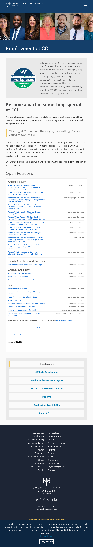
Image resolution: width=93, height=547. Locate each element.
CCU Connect (38, 433)
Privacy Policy (46, 536)
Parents (51, 449)
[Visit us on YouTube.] (51, 499)
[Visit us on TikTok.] (44, 499)
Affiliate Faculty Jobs (46, 372)
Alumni (41, 449)
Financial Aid (53, 433)
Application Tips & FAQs (47, 404)
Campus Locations (56, 443)
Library (51, 439)
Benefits (46, 396)
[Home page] (25, 4)
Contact (51, 470)
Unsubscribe (53, 463)
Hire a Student (54, 436)
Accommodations (36, 443)
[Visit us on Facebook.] (40, 499)
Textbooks (39, 453)
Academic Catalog (36, 439)
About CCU (44, 413)
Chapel (41, 460)
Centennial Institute (35, 456)
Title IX (51, 456)
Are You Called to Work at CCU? (47, 388)
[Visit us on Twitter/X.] (48, 499)
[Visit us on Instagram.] (37, 499)
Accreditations (37, 446)
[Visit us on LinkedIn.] (55, 499)
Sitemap (51, 453)
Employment (47, 363)
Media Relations (55, 446)
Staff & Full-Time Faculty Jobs (47, 380)
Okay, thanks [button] (46, 541)
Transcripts (53, 460)
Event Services (37, 466)
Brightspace (39, 436)
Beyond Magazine (56, 466)
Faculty (41, 470)
